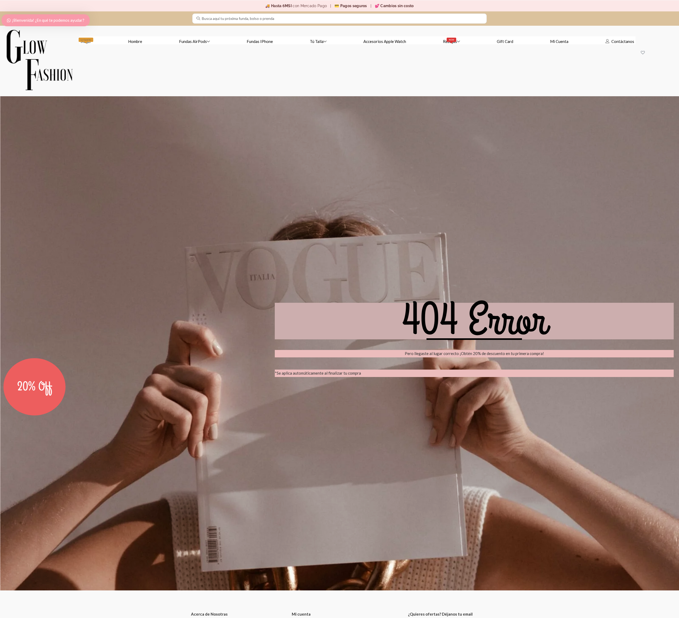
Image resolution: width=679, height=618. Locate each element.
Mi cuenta (301, 614)
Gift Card (505, 41)
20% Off (34, 387)
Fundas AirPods (193, 41)
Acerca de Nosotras (209, 614)
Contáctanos (622, 41)
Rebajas (450, 41)
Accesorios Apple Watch (384, 41)
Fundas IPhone (260, 41)
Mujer (86, 41)
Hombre (135, 41)
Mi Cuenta (559, 41)
